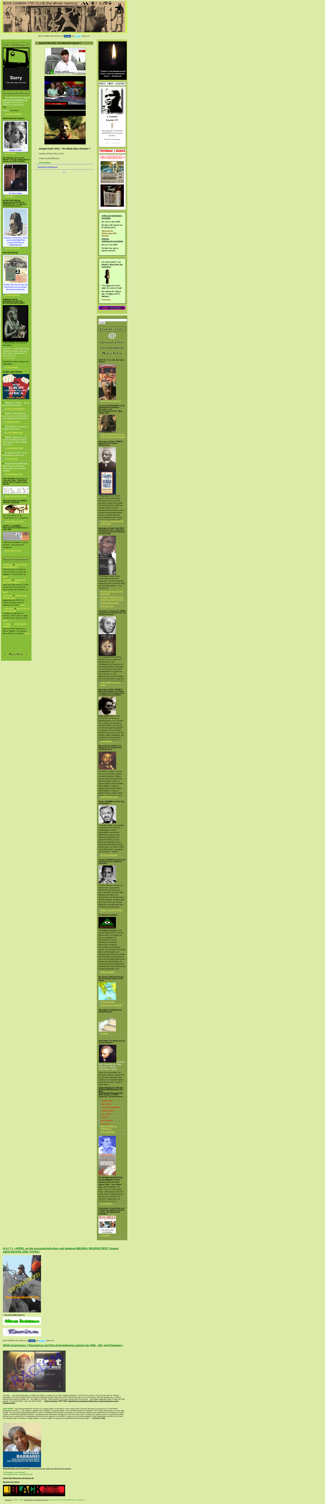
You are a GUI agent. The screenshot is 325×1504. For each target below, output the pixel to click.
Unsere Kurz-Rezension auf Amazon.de (18, 1478)
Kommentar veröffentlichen (47, 167)
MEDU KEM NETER (12, 248)
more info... (106, 299)
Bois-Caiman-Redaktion (13, 114)
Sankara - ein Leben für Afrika (111, 910)
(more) (5, 577)
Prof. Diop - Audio (107, 606)
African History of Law (13, 551)
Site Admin (8, 580)
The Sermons (10, 196)
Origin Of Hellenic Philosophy (111, 1005)
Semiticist (7, 624)
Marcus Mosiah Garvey (109, 797)
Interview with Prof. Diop (109, 603)
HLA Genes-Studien (108, 1002)
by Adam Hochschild (12, 295)
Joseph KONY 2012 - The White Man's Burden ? (60, 43)
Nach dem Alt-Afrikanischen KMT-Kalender (109, 233)
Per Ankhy (104, 1033)
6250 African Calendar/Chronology (36, 1500)
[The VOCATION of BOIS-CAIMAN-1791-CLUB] (112, 309)
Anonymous (8, 565)
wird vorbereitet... (107, 741)
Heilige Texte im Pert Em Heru (16, 496)
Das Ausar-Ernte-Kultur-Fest (111, 401)
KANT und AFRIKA (108, 1132)
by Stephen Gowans (12, 422)
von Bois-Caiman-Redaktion (15, 409)
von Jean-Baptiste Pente (14, 432)
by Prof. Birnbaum (11, 367)
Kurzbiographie (10, 153)
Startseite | (8, 1500)
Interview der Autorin (11, 1482)
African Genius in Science (14, 521)
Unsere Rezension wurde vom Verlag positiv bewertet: (37, 1469)
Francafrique (105, 1235)
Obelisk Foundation (108, 972)
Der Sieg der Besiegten (109, 855)
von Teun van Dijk (11, 459)
